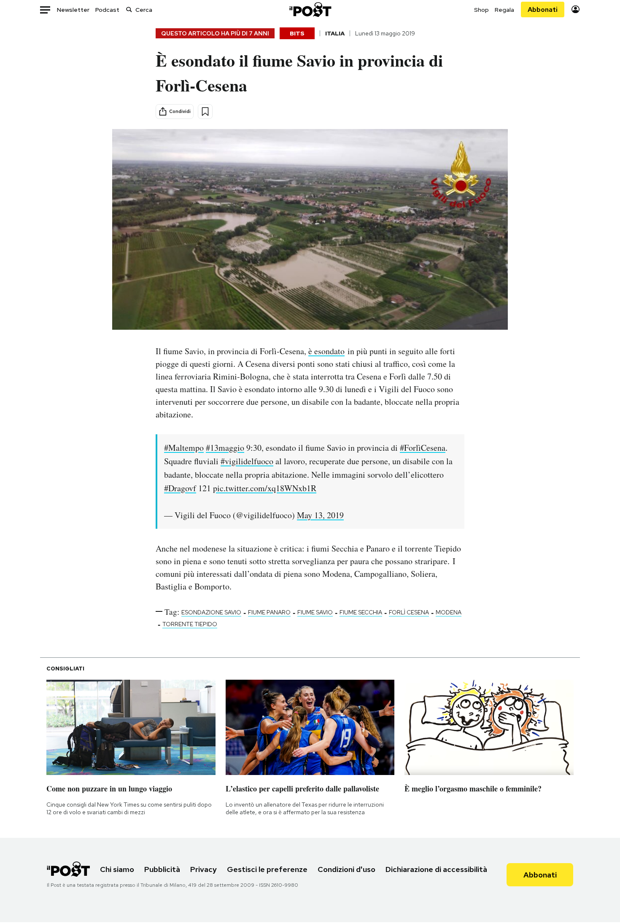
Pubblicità (162, 869)
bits (297, 33)
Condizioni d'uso (346, 869)
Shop (481, 9)
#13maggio (225, 447)
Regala (504, 9)
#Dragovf (180, 488)
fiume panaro (269, 612)
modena (448, 612)
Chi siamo (117, 869)
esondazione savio (211, 612)
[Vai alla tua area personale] (575, 9)
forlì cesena (409, 612)
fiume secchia (361, 612)
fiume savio (315, 612)
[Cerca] (129, 9)
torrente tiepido (189, 624)
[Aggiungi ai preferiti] (205, 111)
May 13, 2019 (320, 515)
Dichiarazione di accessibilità (436, 869)
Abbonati (543, 9)
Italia (335, 33)
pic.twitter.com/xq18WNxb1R (264, 488)
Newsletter (73, 9)
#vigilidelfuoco (247, 461)
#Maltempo (184, 447)
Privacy (203, 869)
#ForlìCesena (422, 447)
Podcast (107, 9)
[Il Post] (310, 9)
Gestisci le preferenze (267, 869)
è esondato (326, 351)
